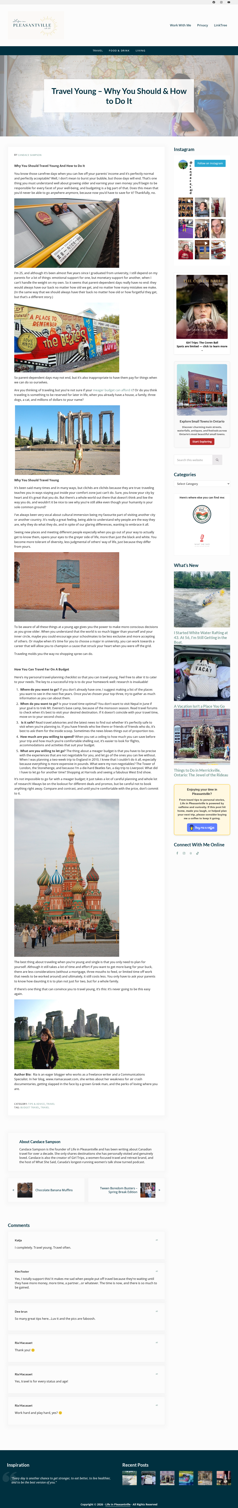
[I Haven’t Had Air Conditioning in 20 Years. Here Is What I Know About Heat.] (186, 1478)
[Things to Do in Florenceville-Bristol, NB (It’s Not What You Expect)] (224, 1478)
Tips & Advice (36, 1103)
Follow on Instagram (210, 163)
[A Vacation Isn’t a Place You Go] (148, 1478)
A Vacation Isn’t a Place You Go (199, 706)
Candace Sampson (30, 154)
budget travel (30, 1107)
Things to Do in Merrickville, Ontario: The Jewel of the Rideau (201, 772)
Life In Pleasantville (117, 1504)
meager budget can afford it (113, 390)
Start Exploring (202, 441)
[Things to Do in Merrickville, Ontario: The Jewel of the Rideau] (167, 1478)
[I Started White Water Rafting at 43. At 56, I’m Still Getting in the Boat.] (129, 1478)
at (157, 1239)
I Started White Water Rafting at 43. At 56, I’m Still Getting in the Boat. (201, 637)
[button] (185, 207)
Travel (50, 1103)
